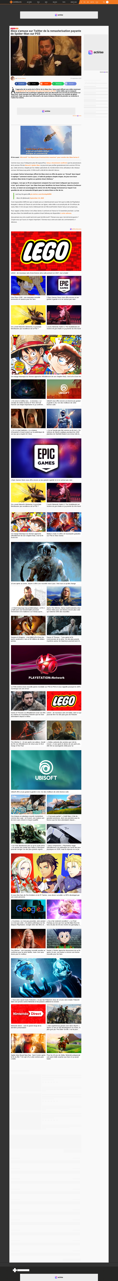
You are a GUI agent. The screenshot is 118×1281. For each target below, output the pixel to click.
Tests (63, 2)
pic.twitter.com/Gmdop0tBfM (40, 194)
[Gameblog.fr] (16, 2)
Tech (38, 2)
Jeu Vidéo (29, 2)
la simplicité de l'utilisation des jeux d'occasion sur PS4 (35, 91)
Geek (46, 2)
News (17, 28)
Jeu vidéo (13, 28)
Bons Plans (74, 2)
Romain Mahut (22, 78)
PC (81, 2)
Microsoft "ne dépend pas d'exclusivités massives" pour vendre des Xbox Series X (49, 157)
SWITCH (92, 2)
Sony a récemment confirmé (56, 163)
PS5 (84, 2)
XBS (88, 2)
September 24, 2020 (37, 198)
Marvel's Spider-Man (32, 165)
